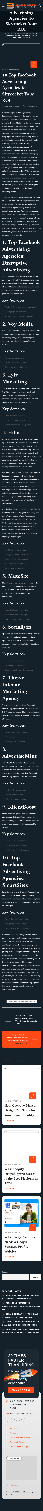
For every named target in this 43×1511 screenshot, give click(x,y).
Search (5, 1272)
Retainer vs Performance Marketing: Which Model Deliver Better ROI (21, 1306)
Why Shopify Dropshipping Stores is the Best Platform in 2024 (21, 1176)
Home (7, 33)
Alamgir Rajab (13, 106)
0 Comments (31, 106)
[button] (40, 5)
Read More (9, 1120)
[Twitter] (7, 1419)
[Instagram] (23, 1419)
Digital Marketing (21, 33)
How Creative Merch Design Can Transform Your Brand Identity (21, 1110)
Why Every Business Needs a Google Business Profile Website (19, 1244)
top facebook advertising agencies (22, 1001)
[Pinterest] (18, 1419)
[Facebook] (13, 1419)
